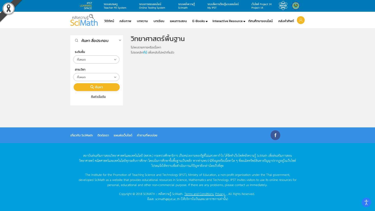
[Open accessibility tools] (366, 202)
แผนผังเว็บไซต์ (123, 135)
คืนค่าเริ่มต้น (98, 96)
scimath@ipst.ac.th (167, 198)
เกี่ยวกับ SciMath (81, 135)
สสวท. (284, 5)
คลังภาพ (125, 20)
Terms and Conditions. (199, 193)
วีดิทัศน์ (109, 20)
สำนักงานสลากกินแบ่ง (296, 5)
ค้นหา (99, 87)
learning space (87, 5)
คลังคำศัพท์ (286, 20)
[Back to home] (84, 20)
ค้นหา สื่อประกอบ (94, 41)
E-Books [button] (198, 20)
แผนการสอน (178, 20)
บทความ (142, 20)
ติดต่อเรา (103, 135)
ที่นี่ (145, 52)
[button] (301, 20)
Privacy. (220, 193)
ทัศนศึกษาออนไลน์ (260, 20)
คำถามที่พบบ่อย (147, 135)
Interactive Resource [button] (227, 20)
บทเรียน (159, 20)
